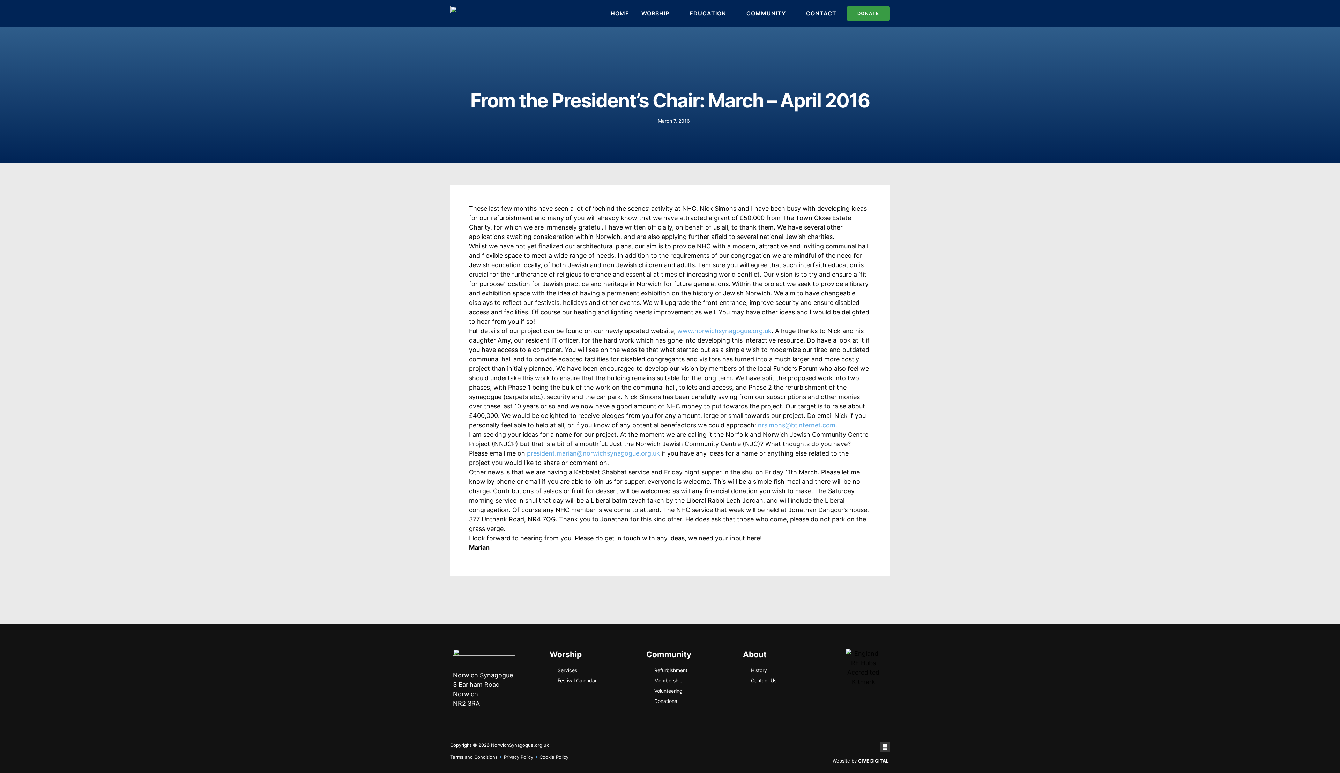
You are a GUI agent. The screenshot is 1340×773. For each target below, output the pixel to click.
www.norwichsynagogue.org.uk (724, 331)
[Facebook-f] (885, 747)
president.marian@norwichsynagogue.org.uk (593, 453)
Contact (821, 13)
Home (620, 13)
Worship (655, 13)
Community (766, 13)
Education (708, 13)
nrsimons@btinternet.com (796, 425)
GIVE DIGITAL (874, 761)
